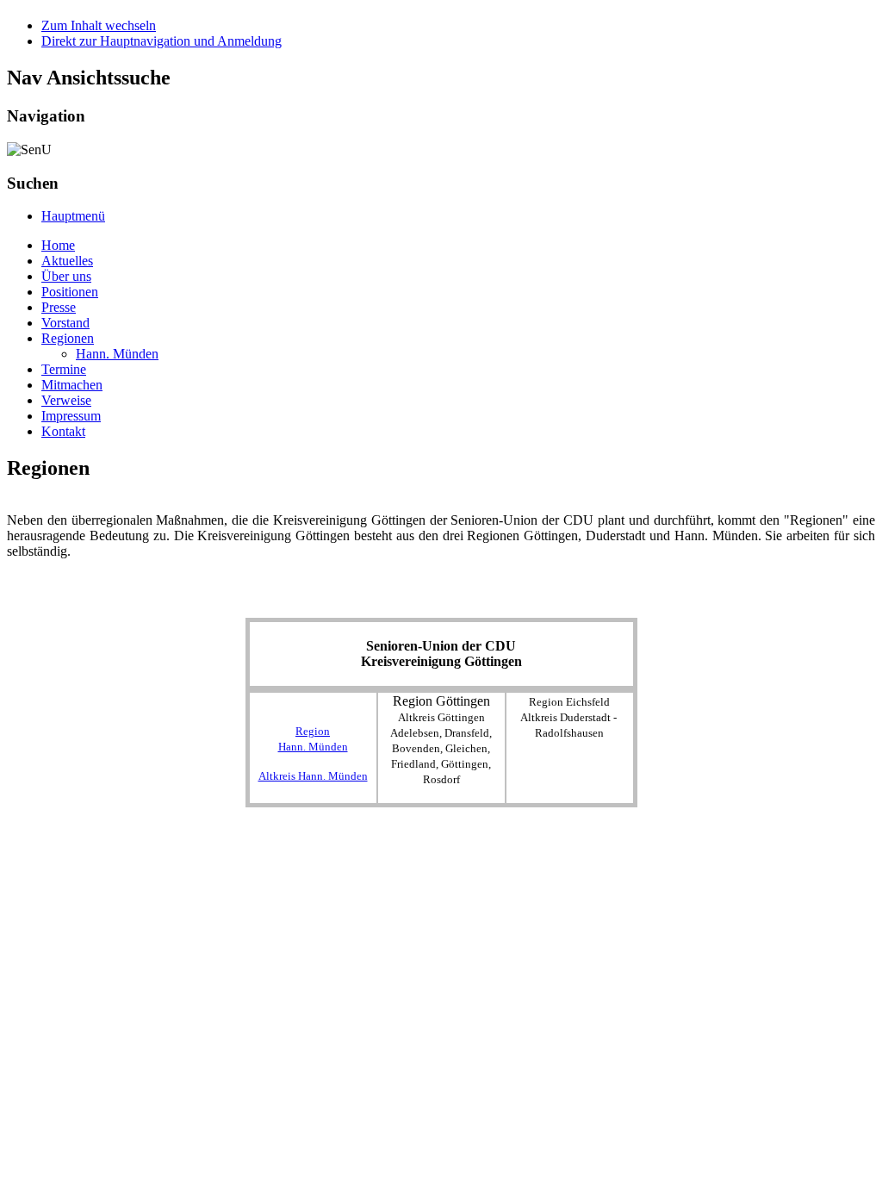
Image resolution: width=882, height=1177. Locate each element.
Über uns (66, 276)
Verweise (66, 400)
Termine (63, 369)
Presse (58, 307)
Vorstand (65, 322)
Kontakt (63, 431)
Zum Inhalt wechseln (98, 25)
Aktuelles (67, 260)
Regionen (67, 338)
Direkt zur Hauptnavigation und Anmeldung (161, 41)
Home (58, 245)
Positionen (69, 291)
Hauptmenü (73, 216)
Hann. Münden (117, 353)
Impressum (71, 415)
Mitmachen (71, 384)
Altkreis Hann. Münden (313, 775)
